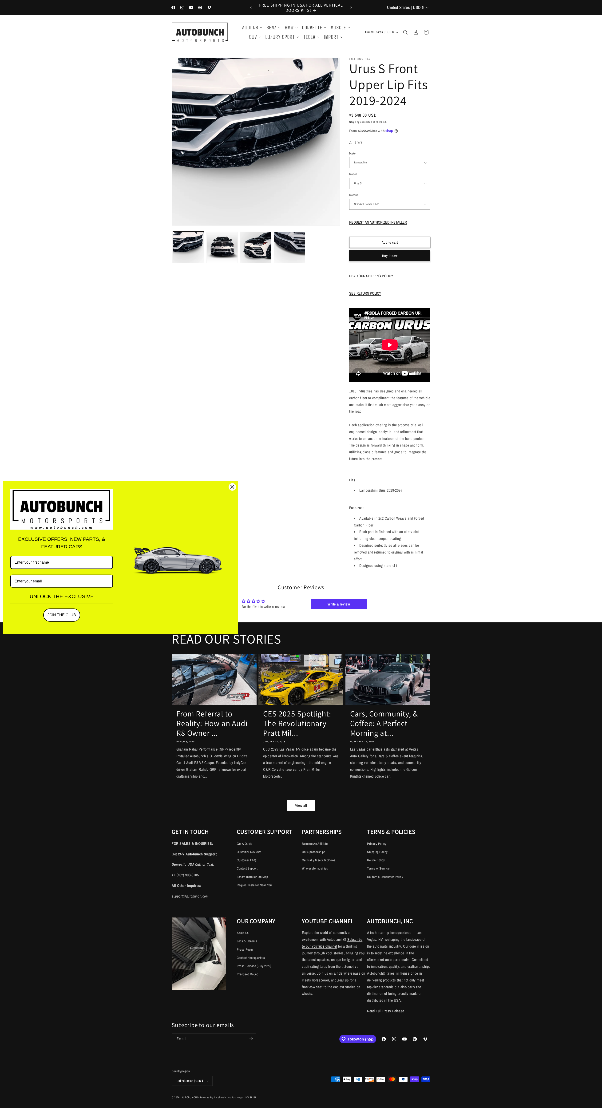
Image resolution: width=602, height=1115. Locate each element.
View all (301, 805)
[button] (405, 32)
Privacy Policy (376, 844)
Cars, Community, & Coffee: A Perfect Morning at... (384, 723)
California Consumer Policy (385, 877)
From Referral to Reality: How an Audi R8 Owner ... (212, 723)
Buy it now (390, 255)
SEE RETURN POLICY (365, 293)
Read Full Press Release (385, 1010)
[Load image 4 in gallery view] (289, 247)
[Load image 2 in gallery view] (222, 247)
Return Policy (376, 860)
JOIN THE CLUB (62, 615)
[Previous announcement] (251, 7)
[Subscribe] (251, 1038)
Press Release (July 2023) (254, 966)
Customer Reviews (249, 852)
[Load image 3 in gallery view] (255, 247)
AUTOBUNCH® (190, 1097)
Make (352, 153)
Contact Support (247, 868)
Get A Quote (245, 844)
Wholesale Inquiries (315, 868)
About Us (243, 933)
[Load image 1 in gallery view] (188, 247)
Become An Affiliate (315, 844)
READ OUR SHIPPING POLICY (371, 275)
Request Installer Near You (254, 885)
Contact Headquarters (251, 958)
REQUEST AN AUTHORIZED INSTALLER (378, 222)
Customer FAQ (246, 860)
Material (354, 195)
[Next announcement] (351, 7)
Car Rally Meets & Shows (319, 860)
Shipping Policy (377, 852)
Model (352, 174)
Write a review (339, 604)
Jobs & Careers (247, 941)
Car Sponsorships (313, 852)
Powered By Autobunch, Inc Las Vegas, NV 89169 (228, 1097)
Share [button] (358, 142)
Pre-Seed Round (247, 974)
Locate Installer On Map (252, 877)
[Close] (232, 487)
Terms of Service (378, 868)
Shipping (354, 122)
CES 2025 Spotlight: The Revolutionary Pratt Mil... (297, 723)
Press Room (245, 949)
